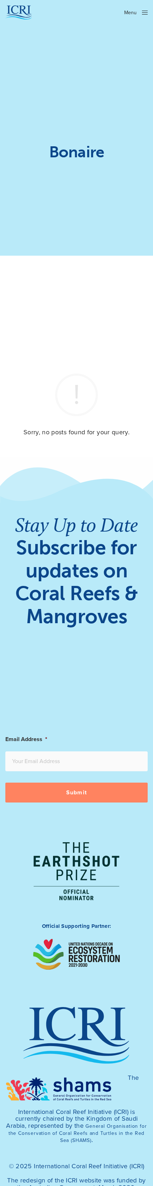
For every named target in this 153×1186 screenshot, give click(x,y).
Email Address (26, 739)
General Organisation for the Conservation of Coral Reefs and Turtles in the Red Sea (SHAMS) (78, 1133)
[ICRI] (18, 12)
